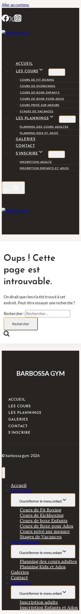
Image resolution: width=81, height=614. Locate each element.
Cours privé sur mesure (39, 105)
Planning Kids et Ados (39, 133)
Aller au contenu (15, 4)
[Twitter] (11, 20)
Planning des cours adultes (44, 127)
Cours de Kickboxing (37, 86)
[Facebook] (5, 20)
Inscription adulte (36, 162)
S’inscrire (19, 433)
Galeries (26, 139)
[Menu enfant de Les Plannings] (67, 119)
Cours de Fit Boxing (37, 80)
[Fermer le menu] (3, 473)
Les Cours (19, 406)
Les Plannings (24, 413)
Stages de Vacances (36, 111)
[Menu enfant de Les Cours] (56, 72)
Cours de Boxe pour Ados (42, 99)
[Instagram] (17, 20)
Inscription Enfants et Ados (44, 168)
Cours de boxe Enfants (40, 92)
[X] (11, 365)
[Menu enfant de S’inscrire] (56, 154)
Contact (25, 146)
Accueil (24, 64)
